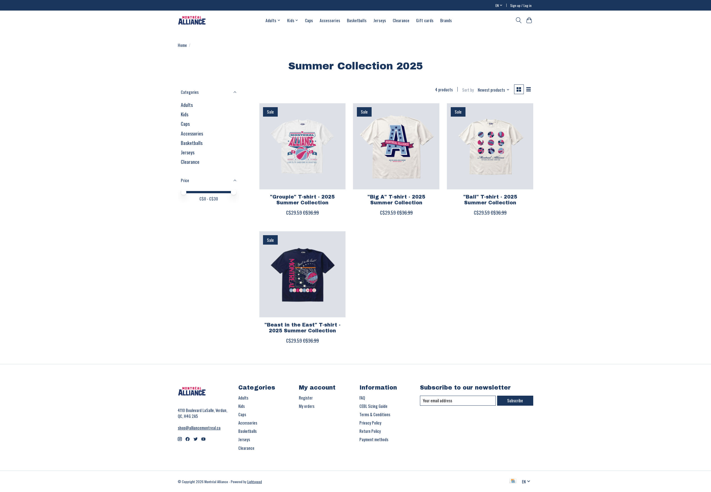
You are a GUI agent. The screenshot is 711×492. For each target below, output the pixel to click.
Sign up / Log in (521, 5)
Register (306, 398)
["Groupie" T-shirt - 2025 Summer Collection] (302, 146)
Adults (187, 104)
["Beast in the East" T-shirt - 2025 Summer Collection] (302, 274)
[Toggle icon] (518, 20)
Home (182, 45)
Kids (184, 114)
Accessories (330, 20)
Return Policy (370, 431)
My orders (306, 406)
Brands (446, 20)
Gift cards (425, 20)
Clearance (401, 20)
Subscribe (515, 400)
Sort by (468, 90)
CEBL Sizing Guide (373, 406)
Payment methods (373, 439)
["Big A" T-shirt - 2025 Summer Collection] (396, 146)
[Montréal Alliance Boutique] (192, 20)
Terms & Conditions (374, 414)
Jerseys (379, 20)
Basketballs (357, 20)
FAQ (362, 398)
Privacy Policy (370, 423)
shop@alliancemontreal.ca (199, 428)
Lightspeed (254, 481)
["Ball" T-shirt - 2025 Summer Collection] (490, 146)
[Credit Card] (512, 481)
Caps (309, 20)
